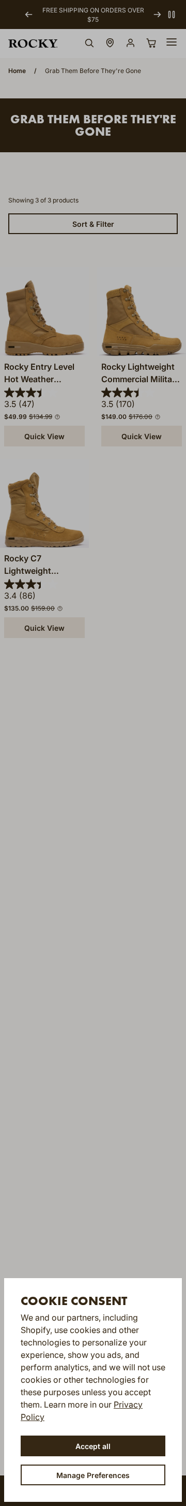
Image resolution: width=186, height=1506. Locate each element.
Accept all (93, 1446)
